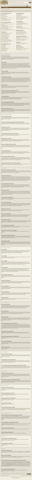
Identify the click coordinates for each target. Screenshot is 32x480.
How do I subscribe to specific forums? (21, 39)
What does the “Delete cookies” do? (5, 20)
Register (8, 7)
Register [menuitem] (30, 6)
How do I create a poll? (4, 35)
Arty (13, 477)
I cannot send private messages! (20, 22)
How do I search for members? (20, 33)
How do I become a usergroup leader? (20, 17)
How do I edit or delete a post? (5, 33)
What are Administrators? (19, 14)
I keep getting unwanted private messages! (21, 23)
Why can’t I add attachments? (5, 38)
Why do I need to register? (4, 14)
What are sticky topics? (4, 49)
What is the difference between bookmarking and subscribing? (22, 37)
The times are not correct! (4, 25)
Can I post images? (3, 47)
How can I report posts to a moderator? (6, 39)
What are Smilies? (3, 46)
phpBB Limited (21, 451)
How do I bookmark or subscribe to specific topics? (22, 38)
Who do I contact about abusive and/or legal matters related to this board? (22, 48)
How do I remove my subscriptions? (20, 40)
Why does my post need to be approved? (6, 41)
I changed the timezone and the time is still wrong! (7, 26)
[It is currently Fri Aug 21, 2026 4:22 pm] (30, 9)
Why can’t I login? (3, 17)
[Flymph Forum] (4, 2)
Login (5, 7)
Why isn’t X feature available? (20, 47)
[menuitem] (27, 6)
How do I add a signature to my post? (5, 34)
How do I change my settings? (5, 23)
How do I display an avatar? (4, 28)
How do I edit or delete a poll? (5, 36)
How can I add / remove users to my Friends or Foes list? (23, 28)
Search (2, 7)
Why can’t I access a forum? (4, 37)
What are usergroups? (19, 15)
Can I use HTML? (3, 45)
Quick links (2, 6)
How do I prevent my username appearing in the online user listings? (7, 24)
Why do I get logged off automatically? (6, 19)
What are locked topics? (4, 50)
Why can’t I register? (3, 15)
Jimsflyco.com (17, 478)
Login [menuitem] (28, 6)
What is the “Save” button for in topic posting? (6, 40)
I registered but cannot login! (4, 16)
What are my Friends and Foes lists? (20, 27)
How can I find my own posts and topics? (21, 34)
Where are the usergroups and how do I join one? (22, 16)
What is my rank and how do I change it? (6, 29)
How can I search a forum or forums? (20, 31)
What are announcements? (4, 48)
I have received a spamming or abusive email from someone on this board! (22, 24)
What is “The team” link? (19, 19)
